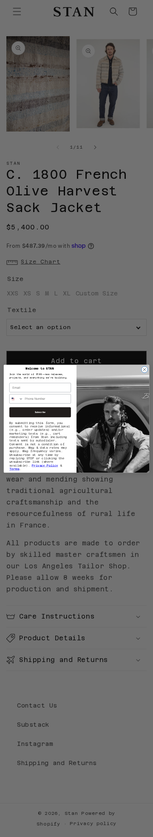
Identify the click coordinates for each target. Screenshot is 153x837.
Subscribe (40, 412)
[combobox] (16, 398)
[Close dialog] (144, 369)
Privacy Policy (45, 465)
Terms (14, 468)
